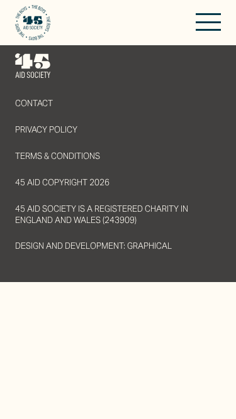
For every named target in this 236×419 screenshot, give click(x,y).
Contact (34, 103)
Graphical (149, 246)
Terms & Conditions (57, 156)
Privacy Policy (46, 129)
